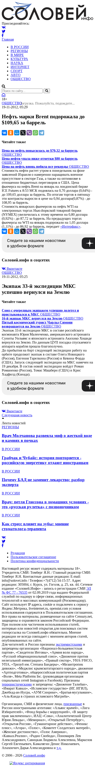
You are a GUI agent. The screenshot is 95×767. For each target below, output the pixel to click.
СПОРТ (17, 71)
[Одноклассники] (10, 132)
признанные (72, 704)
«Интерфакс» (70, 226)
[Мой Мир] (16, 132)
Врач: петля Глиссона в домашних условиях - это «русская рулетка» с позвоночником (45, 504)
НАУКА (17, 63)
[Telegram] (41, 132)
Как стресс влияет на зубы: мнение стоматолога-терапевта (35, 526)
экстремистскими (69, 644)
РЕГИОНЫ (19, 51)
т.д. (59, 748)
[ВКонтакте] (4, 132)
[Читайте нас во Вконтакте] (4, 27)
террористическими (17, 684)
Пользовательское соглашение (33, 557)
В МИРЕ (17, 55)
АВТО (16, 75)
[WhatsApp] (35, 132)
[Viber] (29, 132)
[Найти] (47, 91)
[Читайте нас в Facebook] (3, 35)
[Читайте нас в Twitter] (3, 31)
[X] (23, 132)
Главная (8, 39)
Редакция (18, 553)
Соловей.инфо (34, 755)
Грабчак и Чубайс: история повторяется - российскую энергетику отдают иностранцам (45, 460)
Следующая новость (17, 415)
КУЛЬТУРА (19, 59)
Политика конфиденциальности (35, 561)
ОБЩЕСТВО (21, 79)
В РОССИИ (20, 47)
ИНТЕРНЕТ (20, 67)
